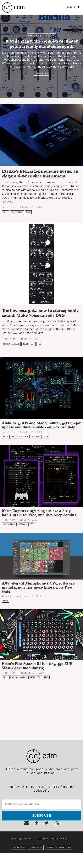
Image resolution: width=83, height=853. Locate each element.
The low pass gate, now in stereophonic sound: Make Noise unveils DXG (40, 313)
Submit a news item (58, 847)
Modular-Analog (11, 344)
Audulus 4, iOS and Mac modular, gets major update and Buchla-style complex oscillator (41, 425)
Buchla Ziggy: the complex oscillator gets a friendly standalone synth (41, 43)
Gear (30, 35)
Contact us (35, 847)
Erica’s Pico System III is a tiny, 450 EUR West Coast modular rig (37, 665)
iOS (12, 436)
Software (36, 436)
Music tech (41, 35)
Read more (42, 73)
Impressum (18, 847)
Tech (53, 35)
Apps (5, 436)
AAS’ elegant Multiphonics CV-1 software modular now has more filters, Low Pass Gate (38, 587)
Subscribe (41, 815)
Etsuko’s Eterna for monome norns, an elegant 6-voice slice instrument (40, 173)
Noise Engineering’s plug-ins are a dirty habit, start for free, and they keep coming (39, 512)
